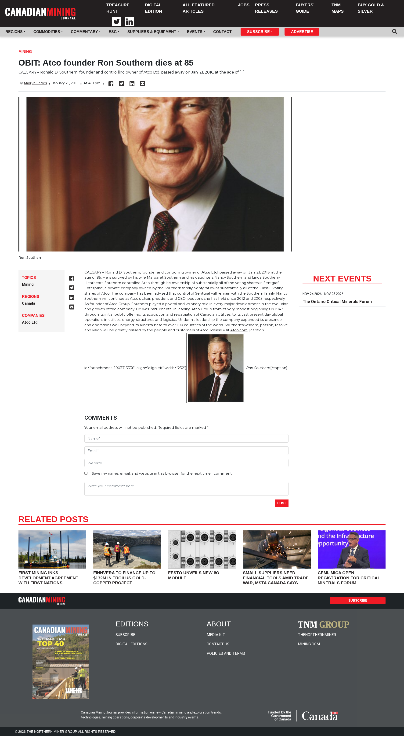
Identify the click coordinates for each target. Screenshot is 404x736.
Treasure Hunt (118, 8)
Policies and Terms (226, 653)
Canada (28, 303)
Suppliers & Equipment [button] (151, 32)
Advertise (302, 32)
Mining (25, 52)
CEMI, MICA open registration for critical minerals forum (349, 577)
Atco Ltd (29, 322)
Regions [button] (14, 32)
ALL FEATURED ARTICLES (199, 8)
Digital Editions (131, 644)
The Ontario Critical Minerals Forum (337, 301)
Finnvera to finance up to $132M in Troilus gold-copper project (124, 577)
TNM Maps (338, 8)
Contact (222, 32)
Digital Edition (153, 8)
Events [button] (194, 32)
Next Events (342, 278)
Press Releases (266, 8)
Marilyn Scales (35, 83)
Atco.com (239, 330)
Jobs (243, 5)
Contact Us (218, 644)
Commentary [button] (84, 32)
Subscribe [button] (258, 32)
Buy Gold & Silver (371, 8)
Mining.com (309, 644)
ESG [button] (113, 32)
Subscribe (357, 600)
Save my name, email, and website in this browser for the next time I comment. (162, 473)
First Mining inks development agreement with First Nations (48, 577)
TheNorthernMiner (317, 634)
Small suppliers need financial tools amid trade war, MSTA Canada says (276, 577)
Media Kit (216, 634)
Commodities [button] (46, 32)
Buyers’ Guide (305, 8)
